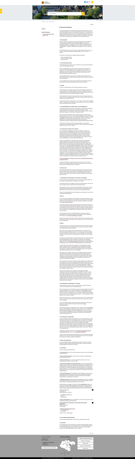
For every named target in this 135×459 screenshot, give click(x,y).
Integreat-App (85, 448)
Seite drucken (91, 433)
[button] (1, 10)
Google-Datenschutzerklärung (80, 331)
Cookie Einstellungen (85, 458)
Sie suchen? (52, 13)
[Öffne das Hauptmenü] (92, 2)
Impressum (74, 458)
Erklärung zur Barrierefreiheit (85, 445)
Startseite (43, 21)
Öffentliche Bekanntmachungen (86, 438)
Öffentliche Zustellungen (85, 440)
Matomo (70, 130)
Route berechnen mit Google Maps (49, 447)
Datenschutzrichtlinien (74, 241)
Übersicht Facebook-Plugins (67, 202)
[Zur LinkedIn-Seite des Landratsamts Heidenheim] (85, 2)
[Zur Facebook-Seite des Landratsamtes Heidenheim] (87, 2)
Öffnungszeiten (85, 443)
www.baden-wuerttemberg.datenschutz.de (67, 408)
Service (47, 21)
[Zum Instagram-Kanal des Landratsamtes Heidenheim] (89, 2)
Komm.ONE (61, 458)
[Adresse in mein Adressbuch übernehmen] (92, 390)
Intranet (91, 458)
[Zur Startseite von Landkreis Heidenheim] (46, 2)
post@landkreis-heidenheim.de (66, 394)
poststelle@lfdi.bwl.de (65, 409)
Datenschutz (79, 458)
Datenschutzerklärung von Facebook (75, 215)
